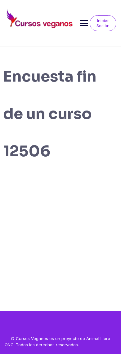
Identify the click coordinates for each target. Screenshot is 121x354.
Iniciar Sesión (103, 23)
